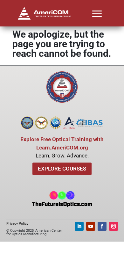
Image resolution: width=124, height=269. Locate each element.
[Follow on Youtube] (90, 226)
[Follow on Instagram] (113, 226)
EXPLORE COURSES (62, 168)
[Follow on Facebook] (102, 226)
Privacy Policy (17, 224)
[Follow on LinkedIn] (79, 226)
